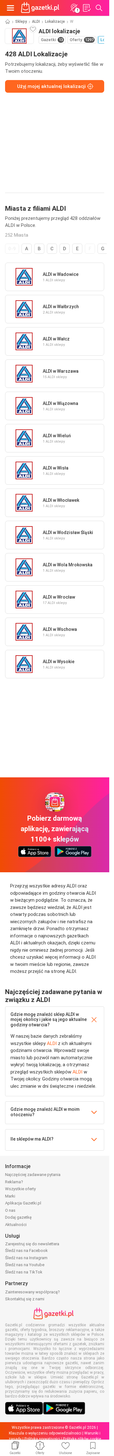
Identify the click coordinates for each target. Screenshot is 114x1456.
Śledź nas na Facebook (26, 1250)
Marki (10, 1196)
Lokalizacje (55, 21)
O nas (10, 1210)
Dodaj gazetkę (18, 1217)
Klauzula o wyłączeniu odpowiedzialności (45, 1433)
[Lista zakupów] (86, 8)
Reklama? (14, 1181)
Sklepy (21, 21)
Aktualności (16, 1224)
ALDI (36, 21)
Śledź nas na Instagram (26, 1257)
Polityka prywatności (42, 1439)
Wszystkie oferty (20, 1188)
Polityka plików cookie (82, 1439)
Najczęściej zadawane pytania (32, 1174)
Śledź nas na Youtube (24, 1264)
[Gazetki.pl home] (41, 8)
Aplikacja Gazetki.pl (23, 1203)
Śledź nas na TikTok (23, 1272)
